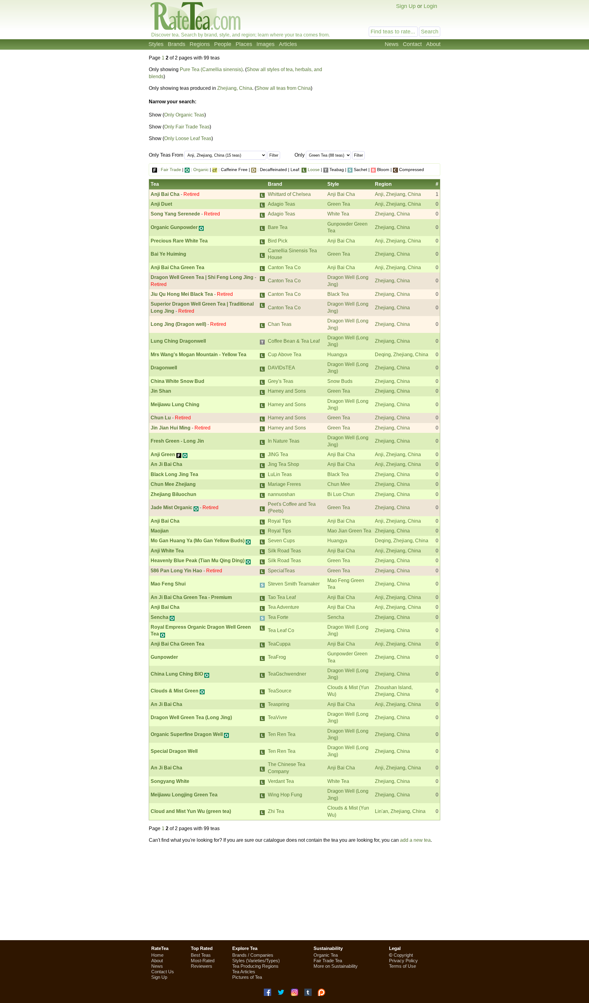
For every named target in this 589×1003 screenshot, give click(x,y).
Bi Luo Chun (341, 494)
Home (157, 955)
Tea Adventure (283, 607)
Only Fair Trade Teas (187, 126)
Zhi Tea (276, 811)
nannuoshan (281, 494)
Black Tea (338, 294)
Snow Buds (339, 381)
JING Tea (278, 454)
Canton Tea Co (284, 267)
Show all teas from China (283, 88)
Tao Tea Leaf (282, 597)
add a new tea (415, 840)
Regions (200, 44)
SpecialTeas (281, 570)
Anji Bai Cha (341, 194)
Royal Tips (279, 521)
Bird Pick (277, 240)
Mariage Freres (284, 484)
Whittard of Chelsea (289, 194)
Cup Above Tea (284, 354)
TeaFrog (277, 657)
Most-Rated (202, 960)
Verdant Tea (281, 781)
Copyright (403, 955)
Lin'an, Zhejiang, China (400, 811)
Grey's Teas (280, 381)
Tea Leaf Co (281, 630)
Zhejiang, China (234, 88)
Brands (176, 44)
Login (430, 6)
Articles (288, 44)
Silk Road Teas (284, 550)
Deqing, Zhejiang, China (401, 354)
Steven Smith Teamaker (294, 583)
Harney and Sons (287, 391)
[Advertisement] (389, 100)
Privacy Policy (403, 960)
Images (265, 44)
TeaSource (279, 690)
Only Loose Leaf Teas (187, 138)
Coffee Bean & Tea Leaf (294, 341)
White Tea (338, 213)
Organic (201, 169)
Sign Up (406, 6)
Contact (412, 44)
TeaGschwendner (287, 674)
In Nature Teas (283, 441)
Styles (156, 44)
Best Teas (201, 955)
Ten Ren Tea (281, 734)
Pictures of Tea (247, 977)
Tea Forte (278, 617)
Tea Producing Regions (255, 966)
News (391, 44)
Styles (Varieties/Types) (256, 960)
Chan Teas (279, 324)
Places (244, 44)
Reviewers (201, 966)
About (433, 44)
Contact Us (162, 971)
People (222, 44)
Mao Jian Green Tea (349, 530)
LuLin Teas (280, 474)
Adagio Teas (281, 204)
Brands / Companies (252, 955)
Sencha (335, 617)
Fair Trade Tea (328, 960)
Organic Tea (326, 955)
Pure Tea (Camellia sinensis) (211, 69)
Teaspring (278, 704)
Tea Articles (243, 971)
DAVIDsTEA (281, 367)
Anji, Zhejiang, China (398, 194)
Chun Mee (338, 484)
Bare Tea (277, 227)
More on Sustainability (336, 966)
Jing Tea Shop (283, 464)
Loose (314, 169)
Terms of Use (402, 966)
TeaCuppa (279, 643)
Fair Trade (171, 169)
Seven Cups (281, 540)
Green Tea (338, 204)
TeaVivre (277, 717)
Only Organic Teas (184, 114)
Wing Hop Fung (285, 794)
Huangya (337, 354)
